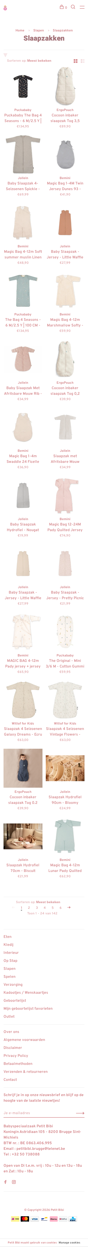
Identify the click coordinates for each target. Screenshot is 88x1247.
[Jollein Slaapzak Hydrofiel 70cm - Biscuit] (23, 837)
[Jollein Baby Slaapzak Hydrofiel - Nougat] (23, 496)
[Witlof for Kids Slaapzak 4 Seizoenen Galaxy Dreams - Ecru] (23, 701)
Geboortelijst (15, 1000)
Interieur (11, 953)
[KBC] (73, 1220)
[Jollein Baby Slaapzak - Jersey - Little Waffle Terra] (65, 223)
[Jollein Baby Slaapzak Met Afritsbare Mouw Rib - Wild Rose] (23, 360)
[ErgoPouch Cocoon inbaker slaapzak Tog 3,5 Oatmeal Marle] (65, 87)
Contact (10, 1080)
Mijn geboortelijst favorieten (28, 1008)
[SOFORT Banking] (54, 1220)
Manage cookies (69, 1243)
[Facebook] (5, 1182)
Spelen (9, 977)
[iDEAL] (15, 1220)
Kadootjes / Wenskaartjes (26, 992)
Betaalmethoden (18, 1064)
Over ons (11, 1032)
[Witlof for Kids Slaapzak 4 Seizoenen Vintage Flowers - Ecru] (65, 701)
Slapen (38, 31)
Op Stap (10, 961)
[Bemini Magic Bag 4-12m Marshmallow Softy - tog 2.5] (65, 292)
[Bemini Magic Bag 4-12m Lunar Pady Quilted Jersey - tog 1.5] (65, 837)
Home (19, 31)
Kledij (8, 945)
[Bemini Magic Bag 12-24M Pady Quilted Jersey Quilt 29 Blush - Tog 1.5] (65, 496)
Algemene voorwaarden (24, 1040)
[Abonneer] (78, 1113)
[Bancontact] (44, 1220)
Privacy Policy (16, 1056)
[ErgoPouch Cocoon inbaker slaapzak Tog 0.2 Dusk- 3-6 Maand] (23, 769)
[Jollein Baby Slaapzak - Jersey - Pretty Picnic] (65, 564)
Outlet (9, 1016)
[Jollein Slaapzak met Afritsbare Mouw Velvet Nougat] (65, 428)
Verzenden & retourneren (26, 1072)
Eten (7, 937)
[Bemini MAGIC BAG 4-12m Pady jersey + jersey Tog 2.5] (23, 632)
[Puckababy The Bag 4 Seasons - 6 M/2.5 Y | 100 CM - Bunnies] (23, 292)
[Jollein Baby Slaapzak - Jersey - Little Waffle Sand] (23, 564)
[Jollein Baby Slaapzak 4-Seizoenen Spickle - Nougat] (23, 155)
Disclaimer (13, 1048)
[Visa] (34, 1220)
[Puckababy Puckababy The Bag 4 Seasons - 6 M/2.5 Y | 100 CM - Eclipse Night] (23, 87)
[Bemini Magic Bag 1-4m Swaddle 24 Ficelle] (23, 428)
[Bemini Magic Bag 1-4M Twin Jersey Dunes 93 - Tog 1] (65, 155)
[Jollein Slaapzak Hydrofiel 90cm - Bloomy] (65, 769)
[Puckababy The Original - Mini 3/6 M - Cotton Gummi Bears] (65, 632)
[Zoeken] (73, 8)
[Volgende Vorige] (69, 908)
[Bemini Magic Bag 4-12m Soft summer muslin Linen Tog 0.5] (23, 223)
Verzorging (13, 984)
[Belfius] (63, 1220)
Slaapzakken (63, 31)
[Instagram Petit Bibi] (14, 1182)
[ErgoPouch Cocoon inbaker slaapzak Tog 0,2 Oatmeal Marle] (65, 360)
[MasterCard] (25, 1220)
